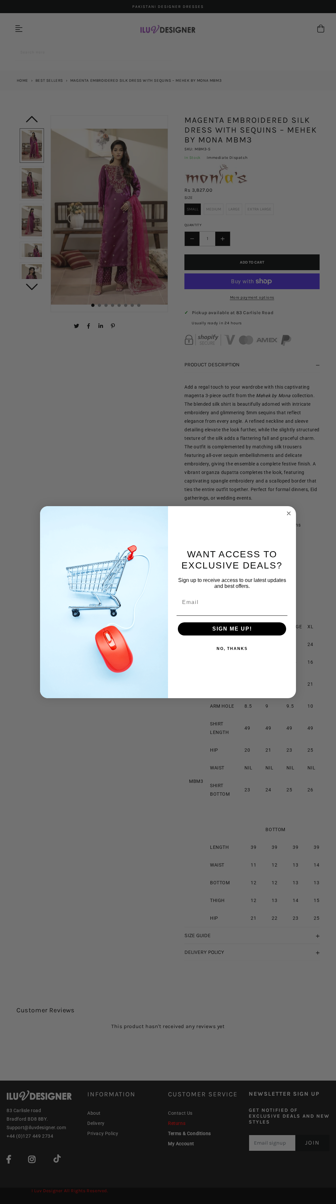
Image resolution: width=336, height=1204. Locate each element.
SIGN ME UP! (232, 629)
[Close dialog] (289, 513)
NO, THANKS (232, 648)
